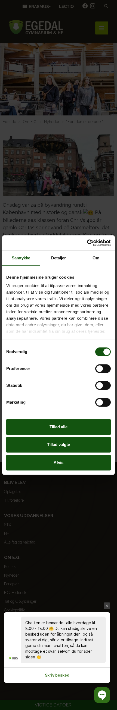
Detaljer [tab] (58, 258)
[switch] (103, 368)
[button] (102, 695)
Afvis (58, 462)
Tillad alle (58, 427)
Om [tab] (96, 258)
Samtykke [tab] (21, 258)
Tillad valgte (58, 444)
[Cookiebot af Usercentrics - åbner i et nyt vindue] (87, 242)
